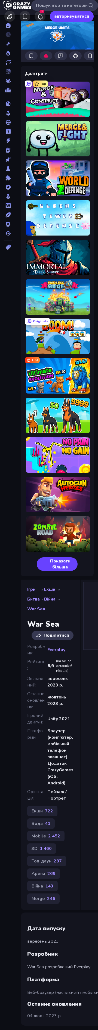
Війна (50, 599)
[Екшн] (8, 141)
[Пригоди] (8, 187)
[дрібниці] (8, 131)
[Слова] (8, 205)
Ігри (31, 589)
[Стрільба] (8, 233)
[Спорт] (8, 214)
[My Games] (25, 16)
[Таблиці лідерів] (8, 90)
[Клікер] (8, 159)
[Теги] (8, 247)
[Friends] (9, 16)
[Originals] (8, 71)
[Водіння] (8, 122)
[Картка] (8, 150)
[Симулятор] (8, 196)
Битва (33, 599)
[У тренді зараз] (8, 53)
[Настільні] (8, 168)
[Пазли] (8, 178)
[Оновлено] (8, 62)
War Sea (36, 609)
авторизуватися (71, 16)
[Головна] (8, 25)
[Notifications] (40, 16)
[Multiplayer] (8, 80)
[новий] (8, 43)
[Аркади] (8, 113)
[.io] (8, 104)
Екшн (49, 589)
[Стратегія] (8, 224)
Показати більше (60, 564)
